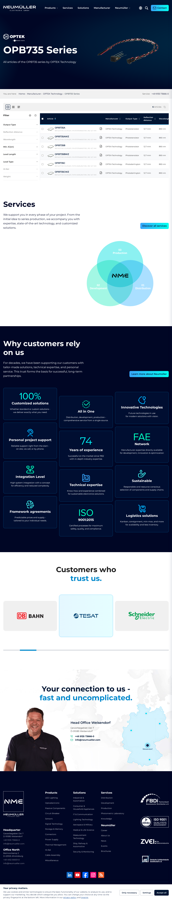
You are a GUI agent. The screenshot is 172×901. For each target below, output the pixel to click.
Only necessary (129, 892)
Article (50, 119)
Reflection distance (12, 132)
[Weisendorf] (147, 745)
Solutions (83, 8)
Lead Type (8, 162)
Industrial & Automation (79, 799)
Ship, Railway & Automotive (80, 845)
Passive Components (55, 808)
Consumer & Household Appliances (83, 807)
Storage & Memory (54, 829)
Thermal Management (55, 845)
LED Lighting (51, 798)
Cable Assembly (52, 855)
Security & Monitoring (83, 851)
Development (107, 803)
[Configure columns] (30, 115)
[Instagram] (93, 875)
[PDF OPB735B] (101, 146)
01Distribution (119, 251)
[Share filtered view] (165, 107)
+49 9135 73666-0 (160, 93)
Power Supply (51, 839)
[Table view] (7, 107)
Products (50, 8)
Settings (147, 892)
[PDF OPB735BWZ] (101, 155)
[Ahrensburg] (146, 713)
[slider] (86, 650)
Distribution (107, 798)
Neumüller (121, 8)
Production (106, 808)
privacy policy (69, 897)
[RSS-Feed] (101, 875)
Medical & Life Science (83, 830)
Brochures (106, 851)
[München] (149, 760)
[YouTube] (77, 875)
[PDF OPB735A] (101, 129)
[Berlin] (160, 724)
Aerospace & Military (83, 824)
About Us (105, 835)
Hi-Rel (6, 169)
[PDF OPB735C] (101, 164)
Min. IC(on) (8, 147)
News (103, 841)
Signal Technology (54, 824)
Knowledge (106, 818)
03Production (97, 287)
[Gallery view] (13, 107)
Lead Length (9, 154)
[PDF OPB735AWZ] (101, 138)
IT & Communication (83, 814)
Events (104, 846)
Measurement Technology (79, 836)
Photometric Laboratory (112, 813)
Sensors (49, 818)
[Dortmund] (131, 730)
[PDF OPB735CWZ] (101, 173)
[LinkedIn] (70, 875)
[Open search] (147, 8)
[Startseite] (19, 8)
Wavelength (9, 139)
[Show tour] (35, 115)
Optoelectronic (52, 803)
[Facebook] (85, 875)
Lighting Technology (83, 819)
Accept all (161, 892)
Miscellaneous (51, 860)
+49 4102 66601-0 (11, 859)
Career (104, 830)
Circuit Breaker (52, 813)
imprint (84, 897)
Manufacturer (102, 8)
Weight (7, 176)
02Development (142, 287)
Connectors (50, 834)
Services (68, 8)
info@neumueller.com (87, 740)
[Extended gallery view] (18, 107)
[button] (110, 283)
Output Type (9, 124)
